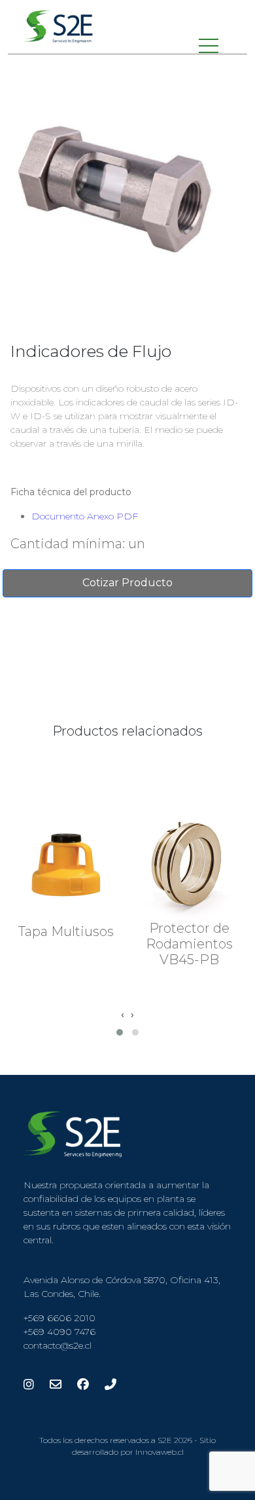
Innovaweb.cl (159, 1452)
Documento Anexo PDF (84, 516)
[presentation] (122, 1014)
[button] (120, 1032)
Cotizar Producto (127, 582)
